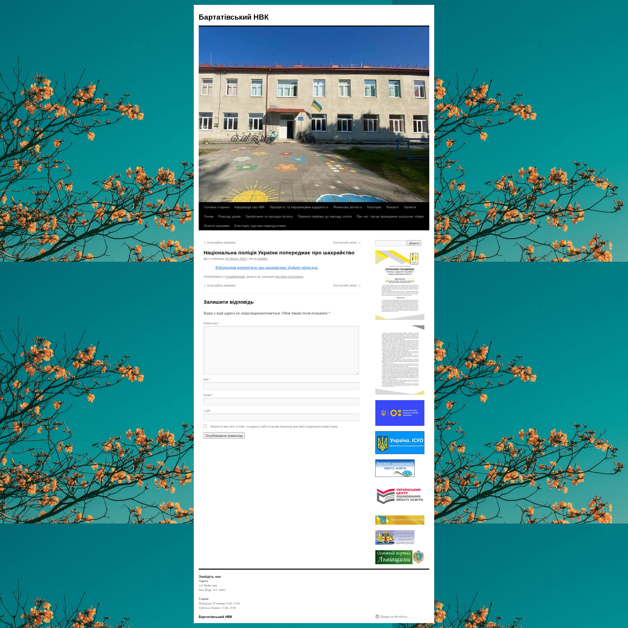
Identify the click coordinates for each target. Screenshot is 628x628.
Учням (208, 216)
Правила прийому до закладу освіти (325, 216)
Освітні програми (216, 225)
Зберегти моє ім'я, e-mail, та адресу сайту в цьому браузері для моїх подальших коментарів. (274, 426)
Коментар (211, 323)
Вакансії (393, 207)
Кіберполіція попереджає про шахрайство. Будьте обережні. (266, 267)
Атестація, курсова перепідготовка (260, 225)
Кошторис (374, 207)
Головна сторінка (216, 207)
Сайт (207, 410)
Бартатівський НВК (234, 16)
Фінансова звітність (347, 207)
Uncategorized (235, 276)
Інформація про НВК (249, 207)
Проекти (410, 207)
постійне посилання (289, 276)
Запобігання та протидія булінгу (269, 216)
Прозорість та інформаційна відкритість (299, 207)
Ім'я (207, 379)
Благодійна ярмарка (220, 242)
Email (208, 395)
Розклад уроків (229, 216)
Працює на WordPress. (394, 616)
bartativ (263, 258)
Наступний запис (347, 242)
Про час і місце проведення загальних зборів (390, 216)
